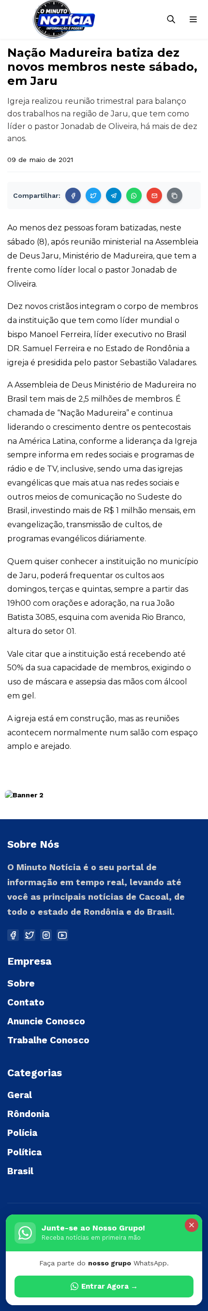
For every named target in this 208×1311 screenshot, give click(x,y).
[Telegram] (113, 195)
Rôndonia (28, 1113)
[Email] (154, 195)
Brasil (20, 1171)
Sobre (21, 983)
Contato (26, 1002)
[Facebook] (73, 195)
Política (24, 1152)
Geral (19, 1095)
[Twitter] (93, 195)
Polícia (22, 1132)
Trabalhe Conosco (48, 1040)
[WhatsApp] (134, 195)
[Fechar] (191, 1225)
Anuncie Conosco (46, 1021)
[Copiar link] (174, 195)
